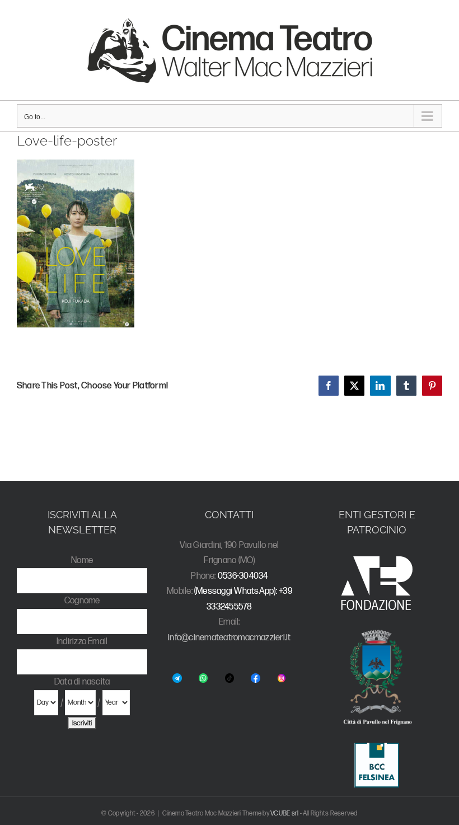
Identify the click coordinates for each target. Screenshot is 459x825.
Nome (82, 560)
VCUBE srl (284, 813)
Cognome (82, 601)
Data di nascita (82, 682)
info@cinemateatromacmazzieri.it (229, 637)
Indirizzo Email (82, 641)
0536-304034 (243, 576)
